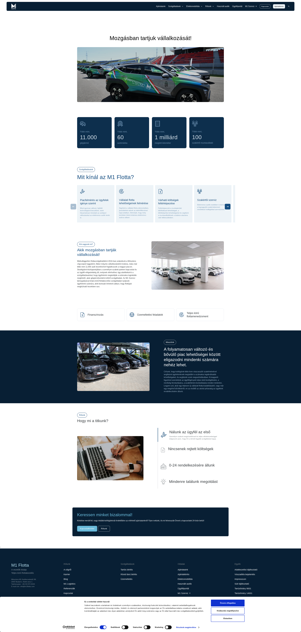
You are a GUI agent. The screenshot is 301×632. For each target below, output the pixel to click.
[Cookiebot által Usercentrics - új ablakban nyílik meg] (69, 627)
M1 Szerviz (249, 6)
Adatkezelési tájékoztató (246, 570)
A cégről (67, 570)
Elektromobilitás (185, 579)
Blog (66, 579)
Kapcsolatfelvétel (87, 529)
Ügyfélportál (237, 6)
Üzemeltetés (126, 579)
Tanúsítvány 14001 (243, 593)
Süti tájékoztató (242, 584)
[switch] (125, 627)
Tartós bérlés (127, 570)
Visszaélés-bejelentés (245, 574)
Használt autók (223, 6)
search (289, 6)
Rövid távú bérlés (129, 574)
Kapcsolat (265, 6)
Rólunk (104, 529)
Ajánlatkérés (279, 6)
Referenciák (69, 588)
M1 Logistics (69, 584)
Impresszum (240, 579)
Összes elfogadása (228, 603)
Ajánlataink (160, 6)
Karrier (67, 574)
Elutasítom (227, 618)
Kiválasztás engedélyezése (228, 611)
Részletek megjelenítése (186, 627)
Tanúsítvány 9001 (243, 588)
